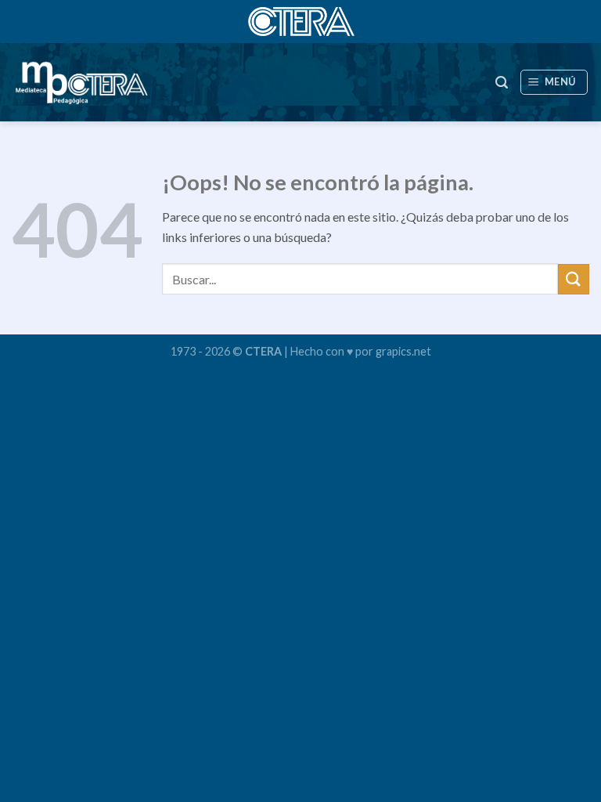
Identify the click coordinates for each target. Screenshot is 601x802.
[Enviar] (573, 279)
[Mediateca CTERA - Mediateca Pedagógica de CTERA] (81, 82)
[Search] (501, 82)
